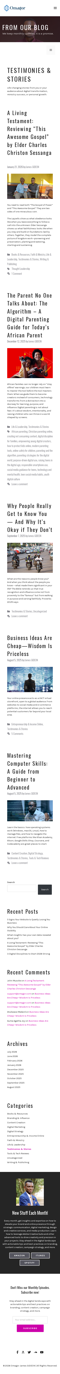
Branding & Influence (18, 1118)
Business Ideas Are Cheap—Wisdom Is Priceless (29, 646)
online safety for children (24, 450)
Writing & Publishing (18, 1162)
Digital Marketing (16, 1127)
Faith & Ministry (38, 254)
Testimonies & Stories (28, 259)
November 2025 (15, 1074)
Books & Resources (21, 254)
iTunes (40, 1255)
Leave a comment (20, 484)
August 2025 (13, 1087)
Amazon (19, 1255)
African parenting (20, 431)
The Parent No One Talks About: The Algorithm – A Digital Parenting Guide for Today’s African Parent (29, 315)
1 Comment (17, 273)
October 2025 (14, 1078)
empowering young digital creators (35, 441)
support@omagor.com (19, 993)
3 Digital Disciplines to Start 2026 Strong (28, 953)
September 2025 (15, 1082)
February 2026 (14, 1060)
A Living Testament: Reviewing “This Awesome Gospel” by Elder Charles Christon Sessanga (29, 136)
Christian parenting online (40, 431)
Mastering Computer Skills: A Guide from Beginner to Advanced (27, 771)
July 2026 (12, 1052)
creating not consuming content (22, 436)
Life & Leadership (19, 427)
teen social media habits (32, 474)
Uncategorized (40, 611)
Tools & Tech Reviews (39, 858)
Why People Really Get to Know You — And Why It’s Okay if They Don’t (30, 517)
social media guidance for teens (21, 470)
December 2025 (15, 1069)
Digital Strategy (35, 853)
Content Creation (19, 853)
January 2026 (14, 1065)
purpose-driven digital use (25, 460)
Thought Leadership (21, 269)
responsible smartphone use (34, 465)
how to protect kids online (19, 446)
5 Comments (17, 734)
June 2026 (12, 1056)
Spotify (29, 1262)
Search (11, 882)
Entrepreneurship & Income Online (27, 724)
